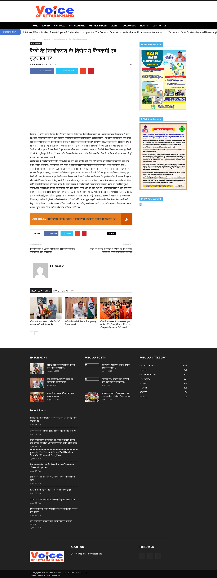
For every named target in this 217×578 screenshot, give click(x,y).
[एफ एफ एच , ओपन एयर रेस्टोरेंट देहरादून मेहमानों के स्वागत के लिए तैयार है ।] (92, 368)
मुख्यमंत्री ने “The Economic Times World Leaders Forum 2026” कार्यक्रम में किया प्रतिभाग (94, 32)
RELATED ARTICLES (40, 291)
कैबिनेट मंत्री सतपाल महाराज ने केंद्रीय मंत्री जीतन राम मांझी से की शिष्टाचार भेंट (53, 419)
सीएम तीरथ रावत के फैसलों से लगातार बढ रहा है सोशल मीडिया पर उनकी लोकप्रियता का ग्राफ (111, 250)
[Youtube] (158, 556)
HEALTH (144, 25)
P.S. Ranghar (37, 64)
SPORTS (143, 387)
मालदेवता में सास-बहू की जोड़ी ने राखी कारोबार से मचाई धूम (50, 490)
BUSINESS (144, 383)
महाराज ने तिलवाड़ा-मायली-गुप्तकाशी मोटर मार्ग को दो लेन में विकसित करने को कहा (54, 510)
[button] (183, 25)
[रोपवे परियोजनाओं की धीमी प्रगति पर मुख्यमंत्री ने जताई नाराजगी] (81, 308)
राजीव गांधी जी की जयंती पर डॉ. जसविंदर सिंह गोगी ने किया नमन (52, 499)
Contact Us (159, 25)
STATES (115, 25)
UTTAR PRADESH (98, 25)
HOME (35, 25)
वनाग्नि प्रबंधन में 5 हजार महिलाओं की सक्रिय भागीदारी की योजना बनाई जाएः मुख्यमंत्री (52, 250)
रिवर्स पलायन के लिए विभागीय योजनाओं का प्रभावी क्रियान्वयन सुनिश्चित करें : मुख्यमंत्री (171, 32)
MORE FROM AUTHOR (63, 291)
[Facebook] (142, 556)
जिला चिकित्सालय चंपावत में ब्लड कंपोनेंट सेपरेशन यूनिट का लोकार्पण (51, 522)
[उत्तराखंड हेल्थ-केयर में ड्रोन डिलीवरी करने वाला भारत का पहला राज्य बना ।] (92, 383)
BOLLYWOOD (129, 25)
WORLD (46, 25)
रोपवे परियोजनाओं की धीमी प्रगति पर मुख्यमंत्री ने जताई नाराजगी (53, 431)
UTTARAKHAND (77, 25)
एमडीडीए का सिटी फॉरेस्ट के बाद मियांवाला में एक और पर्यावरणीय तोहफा (52, 478)
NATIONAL (59, 25)
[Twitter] (150, 556)
